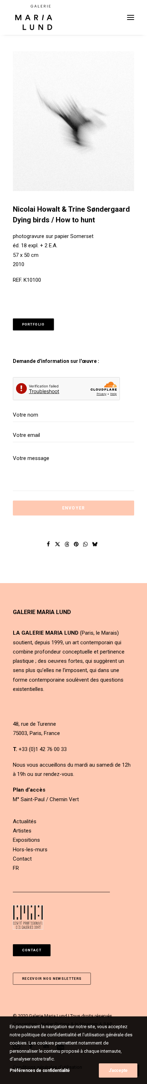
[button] (130, 17)
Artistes (22, 830)
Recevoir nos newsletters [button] (52, 978)
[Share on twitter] (58, 544)
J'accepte (118, 1070)
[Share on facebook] (48, 544)
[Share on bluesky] (95, 544)
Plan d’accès (29, 790)
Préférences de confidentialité (40, 1070)
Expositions (26, 840)
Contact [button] (32, 950)
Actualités (24, 821)
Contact (22, 859)
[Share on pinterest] (76, 544)
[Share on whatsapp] (85, 544)
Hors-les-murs (30, 849)
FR (16, 868)
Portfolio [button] (33, 325)
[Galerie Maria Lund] (34, 17)
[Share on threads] (67, 544)
